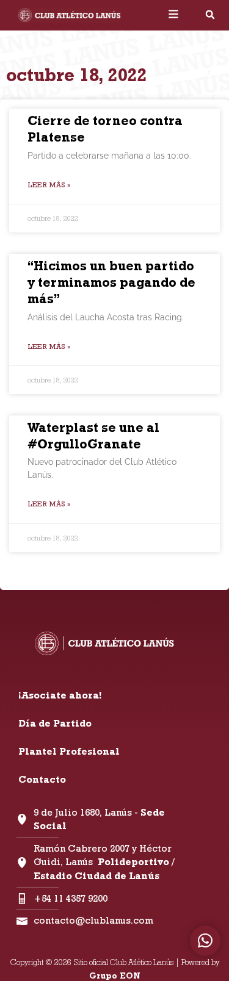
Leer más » (48, 184)
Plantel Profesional (69, 751)
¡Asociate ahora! (59, 695)
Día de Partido (55, 723)
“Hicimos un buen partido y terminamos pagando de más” (111, 282)
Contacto (42, 779)
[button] (210, 14)
